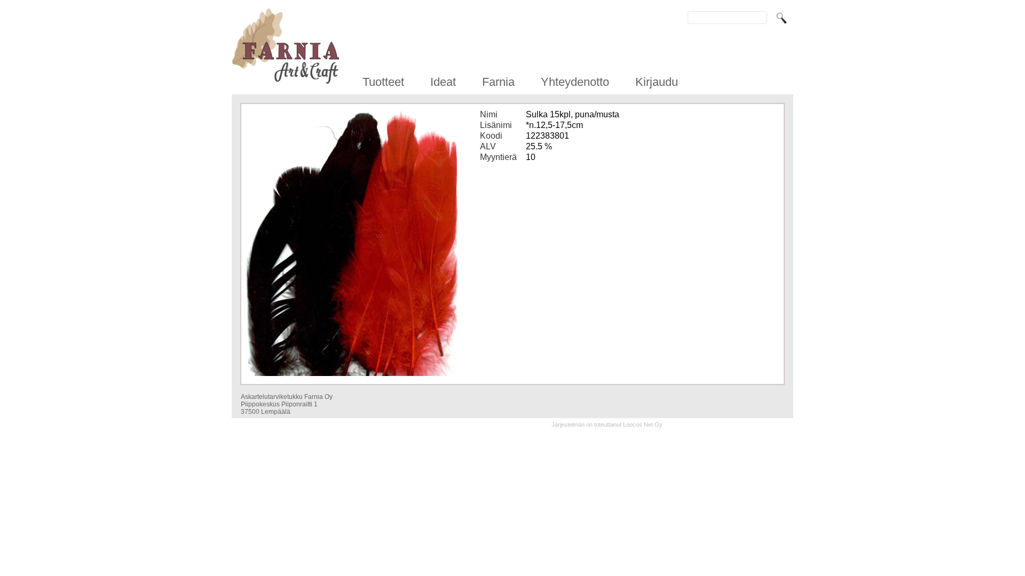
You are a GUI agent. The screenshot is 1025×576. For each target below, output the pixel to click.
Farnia (498, 82)
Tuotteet (383, 82)
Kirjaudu (656, 82)
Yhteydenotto (575, 82)
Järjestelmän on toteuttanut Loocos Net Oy (607, 424)
